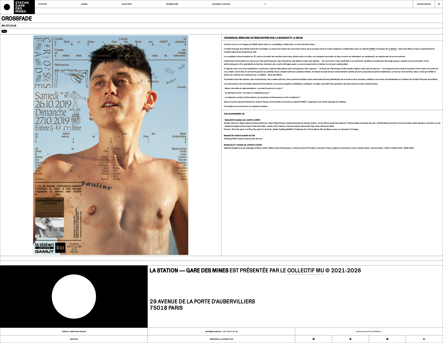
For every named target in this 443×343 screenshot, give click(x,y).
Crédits (65, 331)
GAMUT (372, 49)
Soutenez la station (221, 4)
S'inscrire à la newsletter (221, 339)
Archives (74, 339)
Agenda (84, 4)
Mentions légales (78, 331)
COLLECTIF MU (305, 270)
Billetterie (127, 4)
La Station (392, 49)
